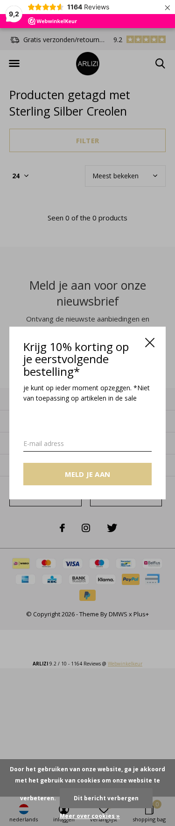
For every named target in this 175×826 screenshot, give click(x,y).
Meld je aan (87, 474)
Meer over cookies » (90, 816)
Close (150, 342)
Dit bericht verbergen (106, 798)
